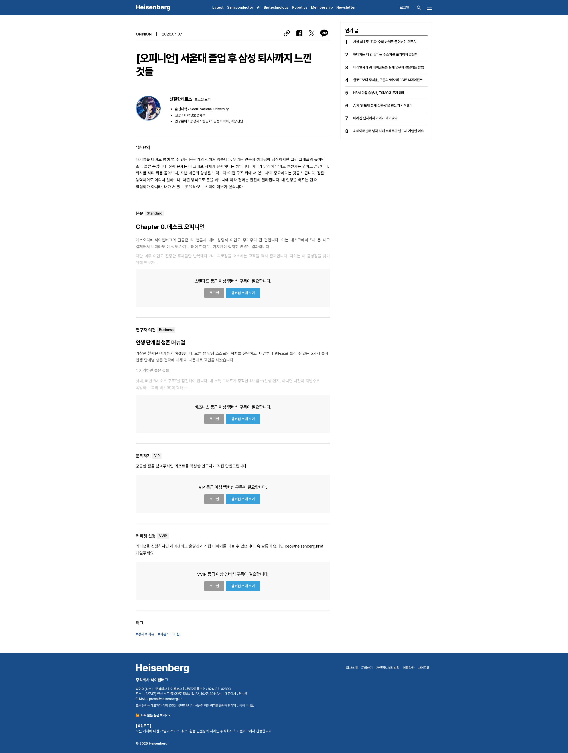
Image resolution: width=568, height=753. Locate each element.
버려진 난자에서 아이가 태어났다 (375, 118)
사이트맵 (424, 668)
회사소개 (352, 668)
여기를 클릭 (217, 705)
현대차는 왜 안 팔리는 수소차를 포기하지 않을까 (385, 54)
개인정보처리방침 (387, 668)
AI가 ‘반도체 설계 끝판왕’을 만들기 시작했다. (383, 105)
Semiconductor (240, 7)
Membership (322, 7)
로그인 (404, 7)
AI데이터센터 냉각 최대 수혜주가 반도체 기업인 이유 (388, 131)
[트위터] (312, 33)
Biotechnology (276, 7)
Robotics (300, 7)
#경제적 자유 (145, 634)
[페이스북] (299, 33)
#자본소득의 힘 (169, 634)
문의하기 (367, 668)
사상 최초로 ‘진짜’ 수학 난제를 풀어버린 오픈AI (384, 42)
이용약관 (408, 668)
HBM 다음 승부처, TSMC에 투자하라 (378, 93)
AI (258, 7)
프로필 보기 (203, 99)
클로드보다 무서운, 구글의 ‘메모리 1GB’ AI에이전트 (388, 80)
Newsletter (346, 7)
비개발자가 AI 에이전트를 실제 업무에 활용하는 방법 (388, 67)
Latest (218, 7)
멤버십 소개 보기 (243, 293)
